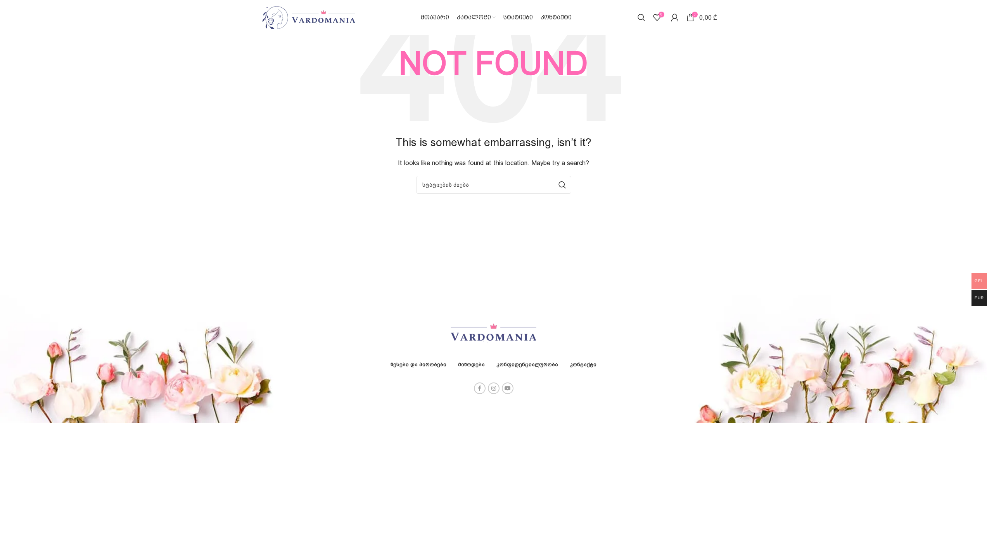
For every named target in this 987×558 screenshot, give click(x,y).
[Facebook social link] (480, 388)
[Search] (641, 17)
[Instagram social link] (494, 388)
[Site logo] (309, 17)
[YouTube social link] (507, 388)
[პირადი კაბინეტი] (675, 17)
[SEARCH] (562, 185)
